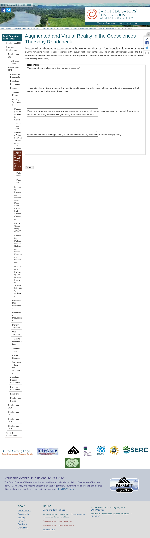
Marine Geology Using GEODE (17, 227)
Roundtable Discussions (17, 317)
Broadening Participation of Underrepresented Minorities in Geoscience (18, 249)
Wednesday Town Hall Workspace (16, 367)
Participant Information (15, 82)
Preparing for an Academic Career (17, 114)
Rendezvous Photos (15, 399)
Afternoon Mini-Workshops (16, 304)
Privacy (21, 521)
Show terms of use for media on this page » (58, 525)
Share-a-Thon (15, 349)
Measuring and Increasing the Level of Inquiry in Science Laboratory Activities (18, 281)
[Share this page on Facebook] (147, 42)
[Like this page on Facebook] (147, 38)
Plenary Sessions (16, 326)
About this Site (24, 510)
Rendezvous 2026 (13, 43)
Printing (21, 517)
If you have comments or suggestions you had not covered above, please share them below (74, 134)
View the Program (106, 23)
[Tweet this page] (147, 47)
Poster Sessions (16, 356)
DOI (92, 510)
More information (49, 529)
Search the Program (127, 23)
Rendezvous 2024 (13, 55)
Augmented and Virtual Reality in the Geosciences (97, 28)
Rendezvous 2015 (13, 427)
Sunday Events (15, 94)
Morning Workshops (71, 28)
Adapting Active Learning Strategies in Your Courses (18, 140)
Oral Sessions (16, 333)
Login (131, 1)
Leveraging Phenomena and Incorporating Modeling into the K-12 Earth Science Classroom (18, 203)
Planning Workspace (15, 388)
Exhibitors (14, 394)
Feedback (22, 524)
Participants (19, 174)
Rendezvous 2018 (13, 406)
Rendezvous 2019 (47, 28)
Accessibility (23, 514)
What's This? (95, 516)
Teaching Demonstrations (17, 341)
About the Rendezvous (11, 434)
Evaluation (23, 528)
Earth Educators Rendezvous (11, 28)
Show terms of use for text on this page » (57, 521)
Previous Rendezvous (31, 28)
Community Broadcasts (15, 75)
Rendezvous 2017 (13, 413)
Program (59, 28)
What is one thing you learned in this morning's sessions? (53, 68)
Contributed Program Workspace (15, 380)
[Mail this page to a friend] (147, 53)
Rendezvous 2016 (13, 420)
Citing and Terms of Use (54, 510)
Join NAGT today (66, 489)
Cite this (100, 510)
